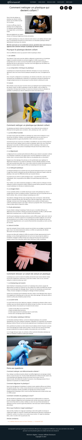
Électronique (33, 2)
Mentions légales (32, 434)
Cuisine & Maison (41, 2)
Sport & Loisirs (69, 2)
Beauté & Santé (60, 2)
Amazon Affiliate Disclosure (47, 434)
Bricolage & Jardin (51, 2)
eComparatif (17, 2)
